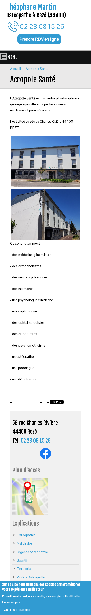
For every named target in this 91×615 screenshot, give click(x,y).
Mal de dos (25, 543)
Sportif (22, 560)
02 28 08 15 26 (42, 26)
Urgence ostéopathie (32, 552)
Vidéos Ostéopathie (31, 577)
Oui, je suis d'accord (17, 609)
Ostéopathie (26, 535)
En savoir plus (11, 602)
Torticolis (24, 568)
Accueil (15, 68)
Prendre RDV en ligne (39, 39)
